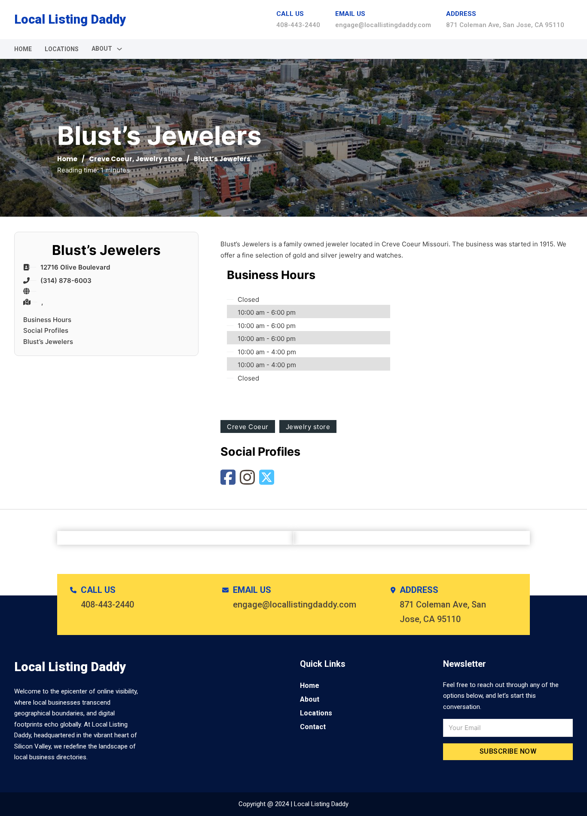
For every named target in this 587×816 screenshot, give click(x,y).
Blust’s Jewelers (48, 341)
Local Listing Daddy (70, 19)
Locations (62, 49)
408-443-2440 (298, 25)
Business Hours (47, 320)
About (309, 699)
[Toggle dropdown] (119, 49)
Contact (313, 727)
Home (23, 49)
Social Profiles (45, 330)
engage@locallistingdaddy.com (383, 25)
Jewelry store (158, 158)
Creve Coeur (110, 158)
